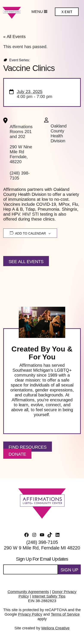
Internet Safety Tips (48, 596)
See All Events (26, 261)
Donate (17, 454)
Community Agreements (28, 592)
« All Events (14, 36)
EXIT (66, 12)
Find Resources (28, 447)
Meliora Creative (55, 628)
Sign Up (69, 570)
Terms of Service (65, 614)
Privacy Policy (30, 614)
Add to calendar (30, 233)
